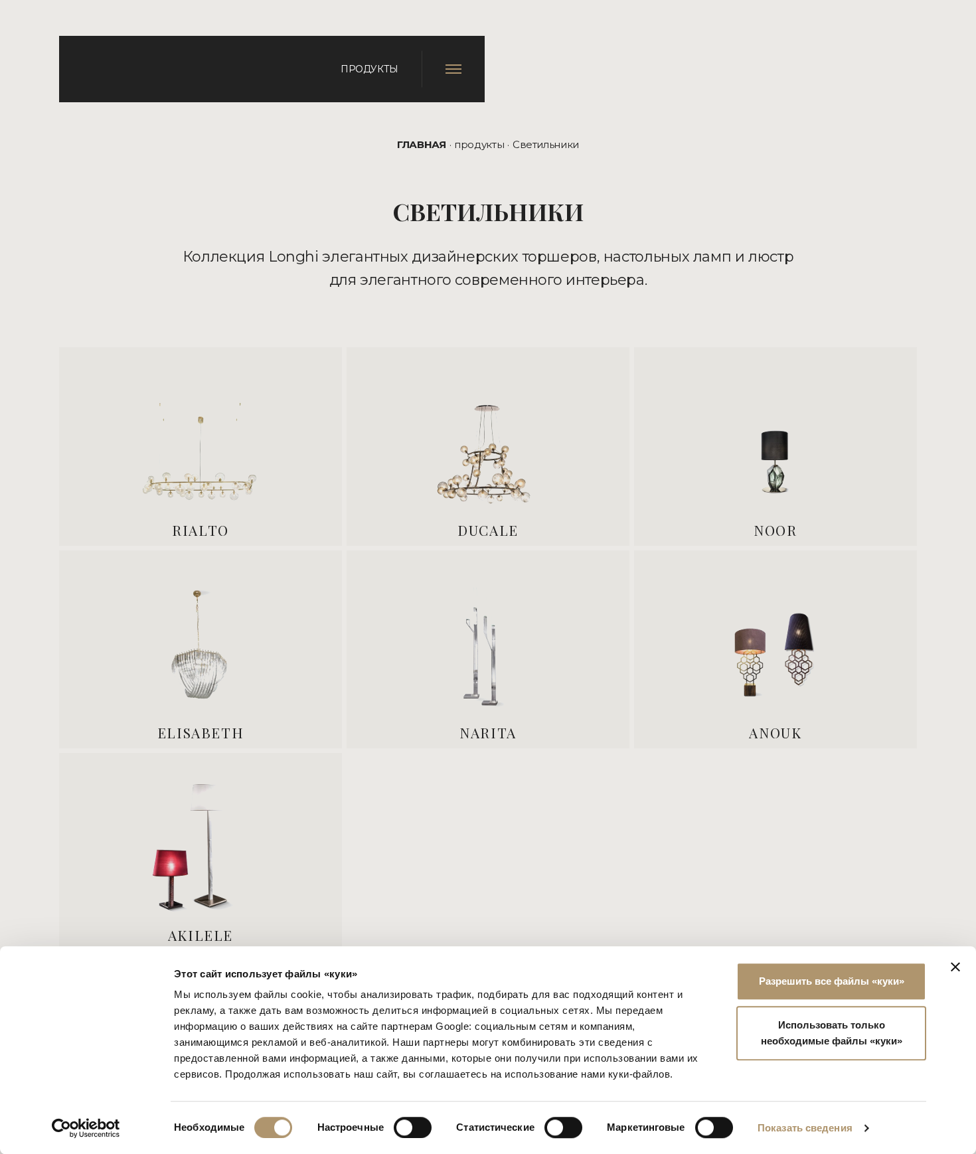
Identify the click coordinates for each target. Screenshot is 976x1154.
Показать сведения (805, 1127)
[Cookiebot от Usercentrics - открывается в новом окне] (86, 1128)
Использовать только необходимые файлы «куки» (831, 1032)
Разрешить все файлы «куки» (831, 981)
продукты (479, 144)
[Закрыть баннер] (955, 966)
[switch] (413, 1127)
